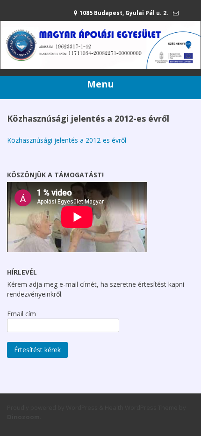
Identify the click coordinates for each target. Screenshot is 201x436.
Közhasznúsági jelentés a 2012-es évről (66, 140)
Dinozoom (23, 417)
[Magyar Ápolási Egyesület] (100, 66)
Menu (100, 84)
